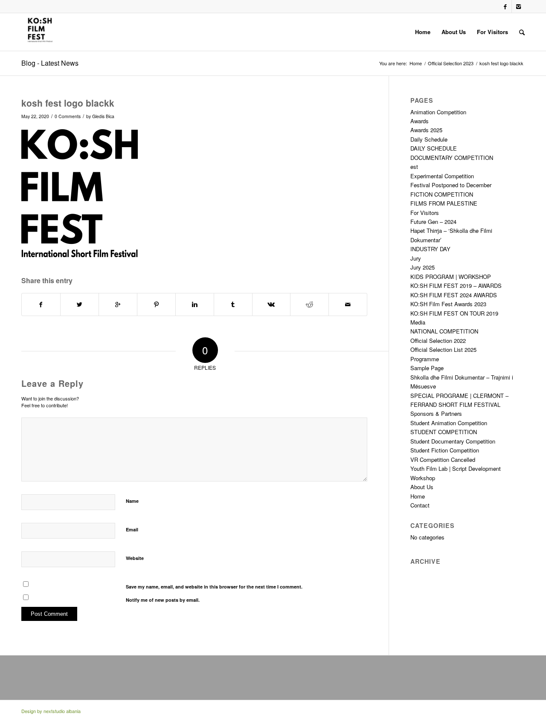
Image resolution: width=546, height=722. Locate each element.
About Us (421, 487)
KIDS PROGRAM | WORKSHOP (450, 277)
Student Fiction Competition (444, 450)
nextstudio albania (62, 711)
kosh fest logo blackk (67, 102)
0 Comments (68, 116)
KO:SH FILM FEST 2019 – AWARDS (456, 285)
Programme (424, 359)
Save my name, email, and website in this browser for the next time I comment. (214, 586)
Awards (419, 121)
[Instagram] (518, 6)
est (414, 166)
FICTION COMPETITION (441, 194)
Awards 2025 (426, 130)
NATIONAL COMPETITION (444, 331)
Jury (415, 258)
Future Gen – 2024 (433, 221)
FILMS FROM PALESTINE (443, 203)
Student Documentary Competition (452, 441)
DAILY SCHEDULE (433, 148)
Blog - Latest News (49, 63)
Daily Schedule (428, 139)
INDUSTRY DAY (430, 249)
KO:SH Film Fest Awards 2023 (448, 304)
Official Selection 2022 (438, 340)
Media (417, 322)
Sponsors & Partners (436, 413)
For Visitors (424, 213)
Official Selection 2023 (450, 63)
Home (416, 63)
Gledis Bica (103, 116)
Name (132, 501)
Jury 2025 (422, 267)
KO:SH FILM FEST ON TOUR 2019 (454, 313)
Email (132, 529)
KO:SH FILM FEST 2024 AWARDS (453, 295)
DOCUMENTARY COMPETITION (451, 158)
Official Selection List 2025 (443, 349)
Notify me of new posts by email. (163, 600)
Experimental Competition (442, 176)
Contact (420, 505)
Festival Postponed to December (450, 185)
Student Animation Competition (448, 423)
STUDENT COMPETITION (443, 432)
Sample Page (427, 368)
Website (135, 558)
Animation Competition (438, 112)
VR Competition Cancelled (442, 459)
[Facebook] (505, 6)
